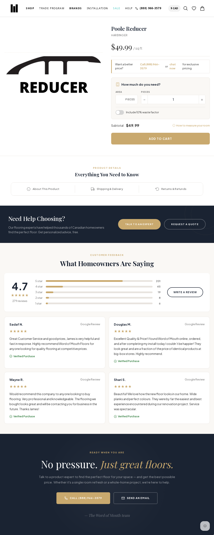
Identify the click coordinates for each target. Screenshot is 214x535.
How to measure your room (193, 125)
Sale (116, 8)
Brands (75, 8)
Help (128, 8)
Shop (30, 8)
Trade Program (51, 8)
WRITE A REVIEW (185, 292)
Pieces (145, 92)
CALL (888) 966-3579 (86, 498)
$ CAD (175, 8)
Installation (97, 8)
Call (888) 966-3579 (149, 66)
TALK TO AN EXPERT (139, 224)
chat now (172, 66)
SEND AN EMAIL (138, 498)
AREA (119, 92)
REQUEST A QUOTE (185, 224)
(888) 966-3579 (150, 8)
